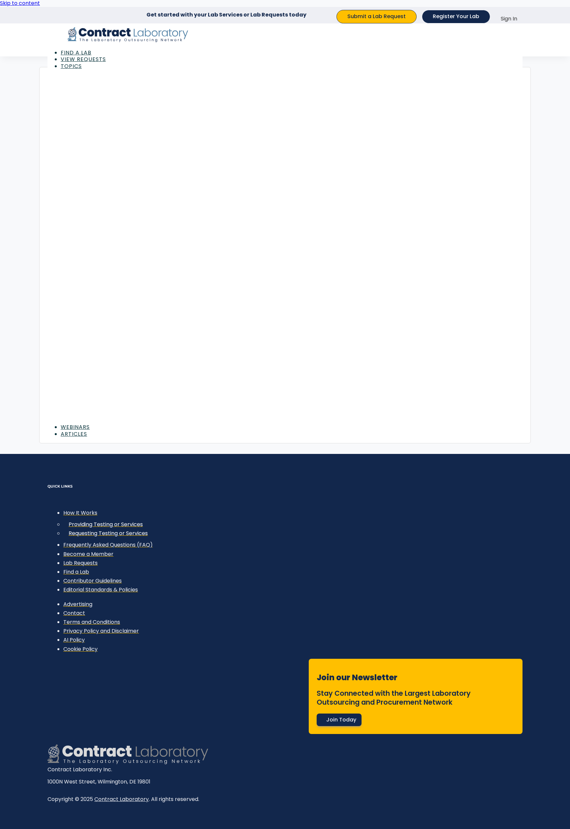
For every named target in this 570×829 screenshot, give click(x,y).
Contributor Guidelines (92, 581)
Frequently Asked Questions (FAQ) (108, 545)
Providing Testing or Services (106, 524)
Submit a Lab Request (376, 16)
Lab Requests (80, 563)
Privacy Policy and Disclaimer (101, 631)
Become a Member (88, 554)
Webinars (75, 427)
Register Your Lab (456, 16)
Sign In (509, 18)
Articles (74, 434)
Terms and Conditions (91, 622)
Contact (74, 613)
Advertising (77, 604)
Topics (71, 66)
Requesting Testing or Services (108, 533)
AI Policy (74, 640)
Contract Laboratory (121, 799)
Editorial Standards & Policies (100, 589)
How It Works (80, 513)
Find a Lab (76, 52)
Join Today (341, 719)
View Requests (83, 59)
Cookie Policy (80, 649)
